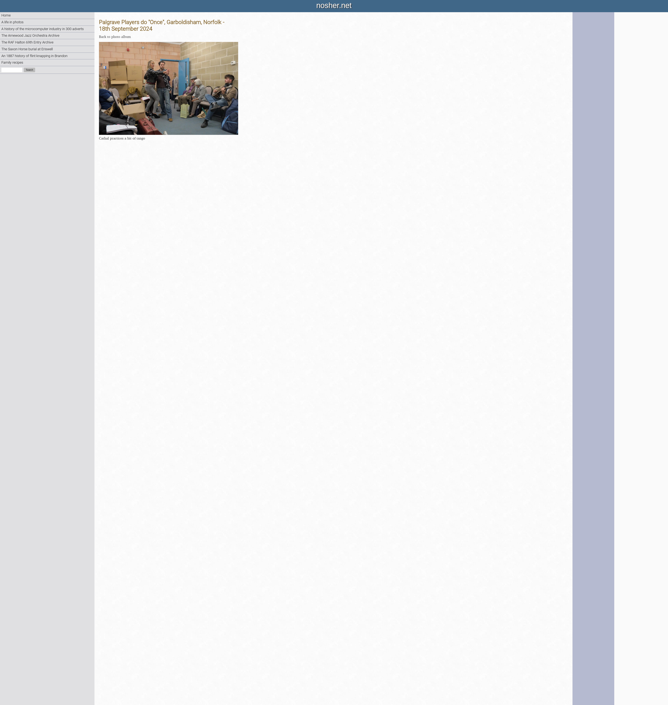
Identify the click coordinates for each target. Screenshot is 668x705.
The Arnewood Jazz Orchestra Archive (30, 36)
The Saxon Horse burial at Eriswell (27, 49)
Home (6, 15)
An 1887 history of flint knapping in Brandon (34, 56)
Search (29, 70)
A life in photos (12, 22)
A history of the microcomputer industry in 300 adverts (42, 29)
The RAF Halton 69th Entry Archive (27, 42)
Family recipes (12, 63)
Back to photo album (115, 36)
